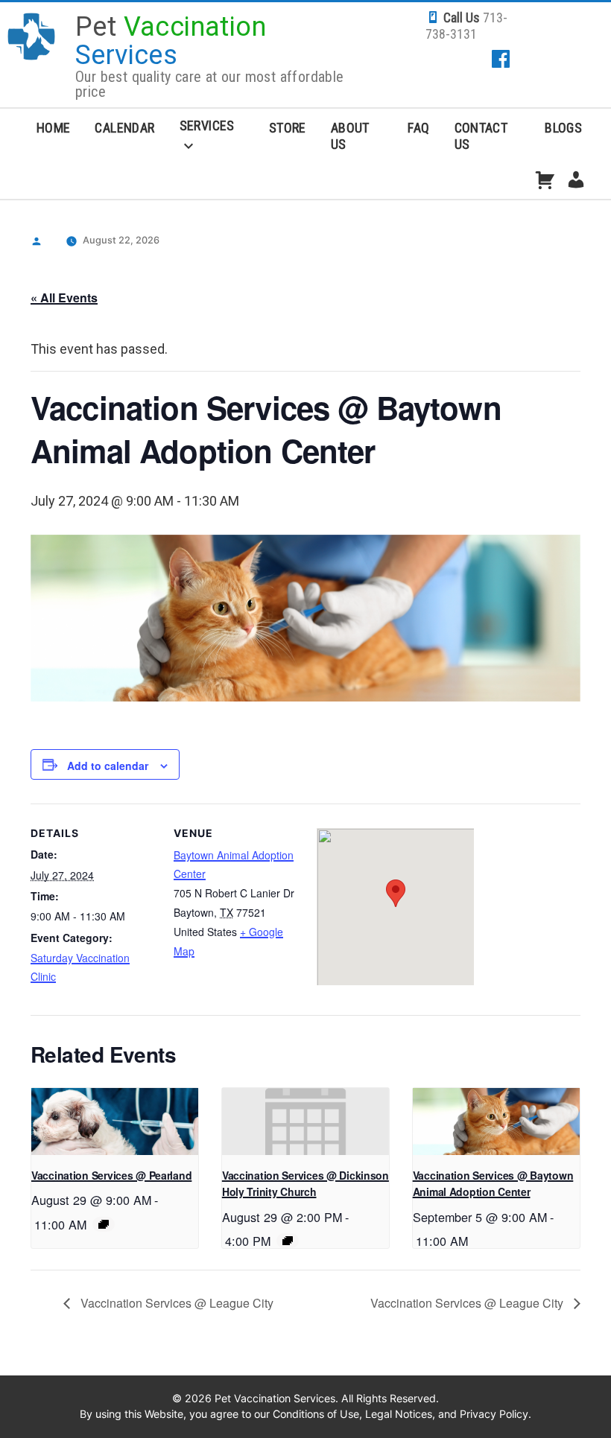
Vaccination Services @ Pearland (111, 1175)
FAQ (418, 128)
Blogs (563, 128)
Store (287, 128)
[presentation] (114, 1121)
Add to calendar (107, 765)
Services (207, 125)
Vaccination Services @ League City (175, 1302)
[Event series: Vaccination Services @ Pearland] (103, 1224)
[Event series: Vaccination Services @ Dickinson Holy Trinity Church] (287, 1240)
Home (54, 128)
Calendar (124, 128)
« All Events (64, 297)
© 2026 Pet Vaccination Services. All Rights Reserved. (305, 1398)
